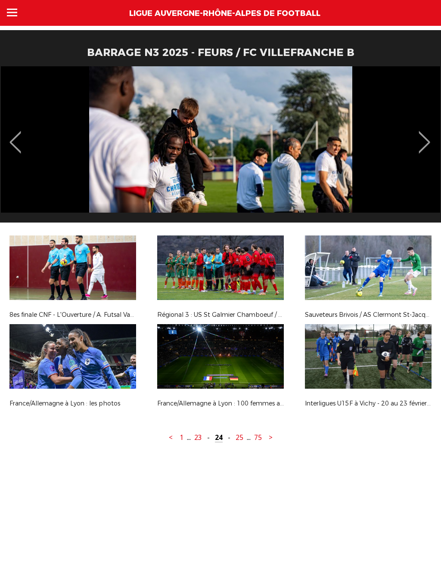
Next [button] (424, 136)
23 (198, 437)
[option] (220, 147)
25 (239, 437)
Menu (12, 12)
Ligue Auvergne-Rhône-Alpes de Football (224, 13)
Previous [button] (15, 136)
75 (258, 437)
